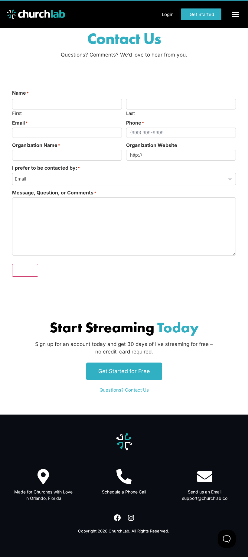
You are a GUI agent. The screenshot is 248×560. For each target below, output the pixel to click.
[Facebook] (117, 518)
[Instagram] (131, 518)
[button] (235, 14)
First (17, 113)
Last (130, 113)
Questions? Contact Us (124, 390)
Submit (25, 270)
